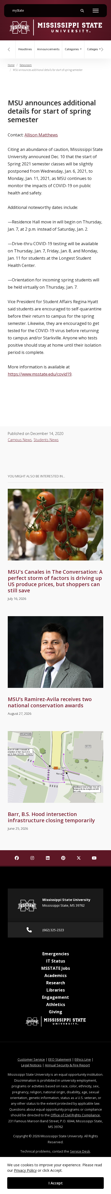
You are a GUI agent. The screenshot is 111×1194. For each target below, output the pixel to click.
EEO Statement (59, 1059)
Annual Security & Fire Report (67, 1065)
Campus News (20, 439)
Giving (55, 1012)
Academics (55, 975)
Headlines (25, 49)
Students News (46, 439)
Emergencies (55, 954)
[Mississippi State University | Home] (55, 27)
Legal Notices (31, 1065)
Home (11, 65)
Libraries (55, 990)
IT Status (55, 961)
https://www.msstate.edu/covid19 (40, 374)
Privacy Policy (25, 1170)
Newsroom (26, 65)
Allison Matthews (41, 135)
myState (20, 10)
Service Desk (80, 1151)
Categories (72, 49)
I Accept (56, 1183)
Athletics (55, 1004)
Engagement (55, 997)
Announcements (48, 49)
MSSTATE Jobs (55, 968)
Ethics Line (83, 1059)
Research (55, 983)
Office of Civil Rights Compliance (75, 1115)
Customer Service (31, 1059)
